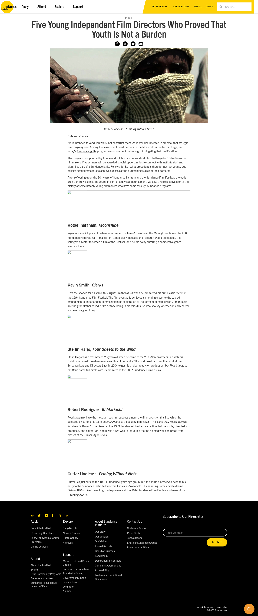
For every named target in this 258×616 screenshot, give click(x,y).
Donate (209, 7)
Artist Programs (160, 7)
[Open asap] (249, 609)
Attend (35, 558)
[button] (140, 44)
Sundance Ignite (86, 151)
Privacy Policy (221, 606)
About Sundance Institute (106, 523)
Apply (34, 521)
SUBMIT (217, 542)
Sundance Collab (181, 7)
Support (68, 554)
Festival (198, 7)
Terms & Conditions (204, 606)
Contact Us (134, 521)
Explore (68, 521)
